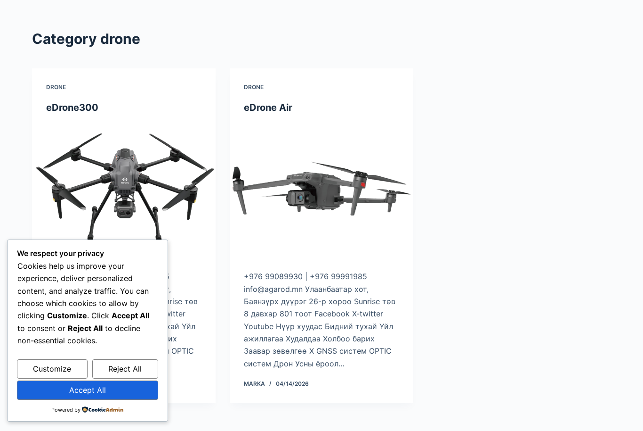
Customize (52, 368)
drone (56, 87)
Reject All (125, 368)
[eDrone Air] (321, 192)
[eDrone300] (124, 192)
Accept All (87, 390)
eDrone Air (268, 107)
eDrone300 (72, 107)
